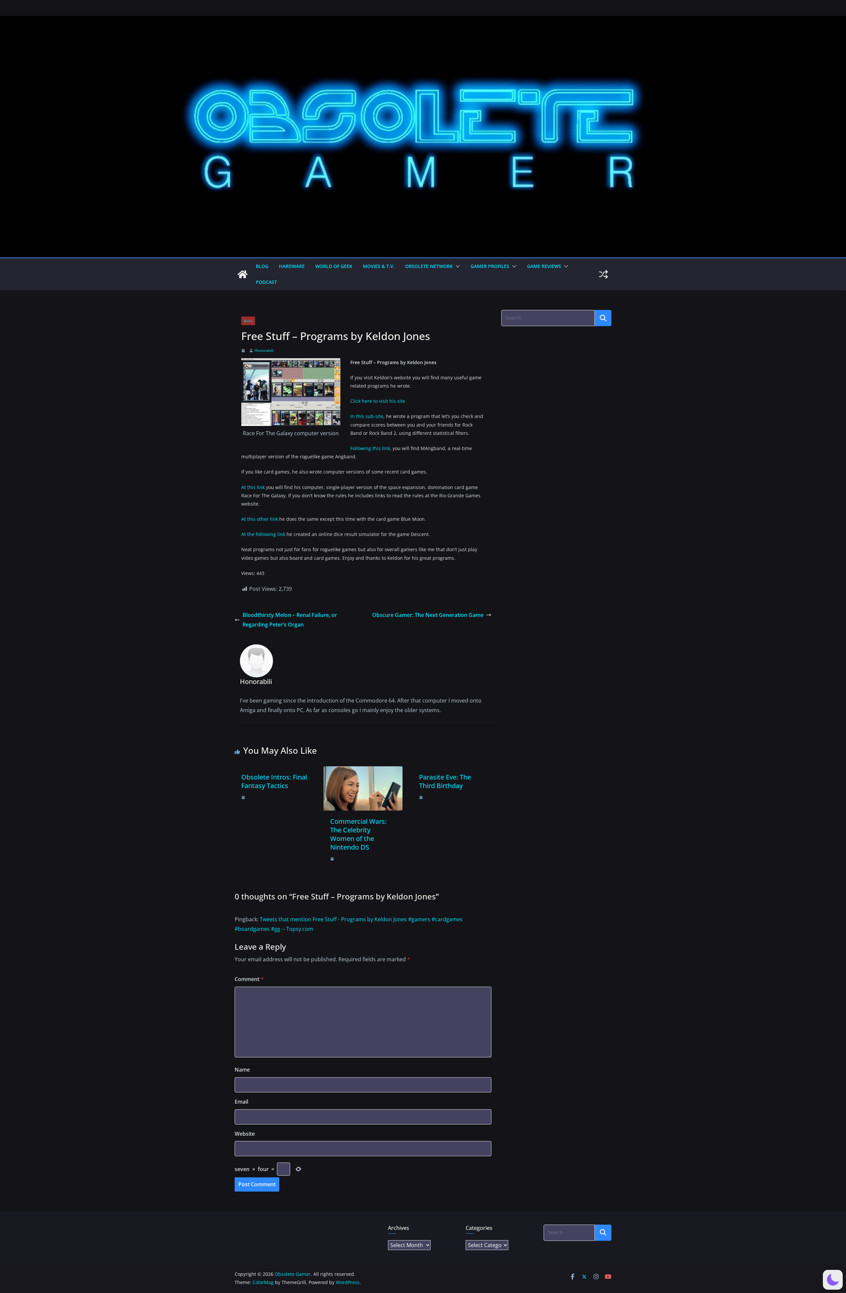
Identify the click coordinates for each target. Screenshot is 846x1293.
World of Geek (333, 266)
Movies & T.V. (379, 266)
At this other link (259, 519)
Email (241, 1101)
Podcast (266, 282)
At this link (253, 487)
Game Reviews (544, 266)
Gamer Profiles (490, 266)
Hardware (292, 266)
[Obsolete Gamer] (242, 274)
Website (245, 1133)
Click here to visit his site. (378, 401)
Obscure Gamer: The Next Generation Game (427, 615)
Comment (249, 979)
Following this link (370, 448)
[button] (456, 266)
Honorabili (264, 350)
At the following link (263, 534)
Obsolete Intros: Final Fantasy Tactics (274, 781)
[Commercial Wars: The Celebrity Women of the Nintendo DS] (363, 771)
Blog (262, 266)
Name (242, 1069)
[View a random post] (603, 274)
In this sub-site (366, 416)
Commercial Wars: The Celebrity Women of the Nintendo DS (358, 834)
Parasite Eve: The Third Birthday (445, 781)
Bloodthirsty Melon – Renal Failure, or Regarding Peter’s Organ (290, 619)
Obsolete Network (429, 266)
